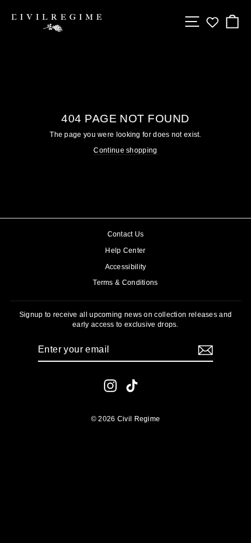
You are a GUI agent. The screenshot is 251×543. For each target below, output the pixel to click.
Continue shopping (125, 150)
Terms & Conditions (125, 282)
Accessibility (126, 267)
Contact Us (125, 234)
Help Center (125, 250)
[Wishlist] (212, 22)
